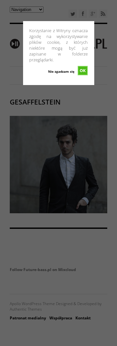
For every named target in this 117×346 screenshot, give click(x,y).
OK (83, 70)
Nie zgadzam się (61, 71)
